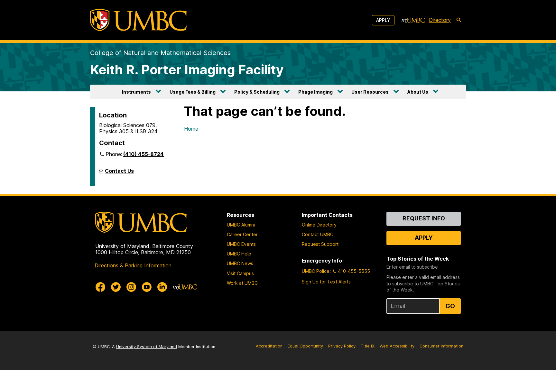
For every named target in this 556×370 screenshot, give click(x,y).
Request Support (320, 244)
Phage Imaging (315, 92)
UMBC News (240, 263)
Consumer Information (441, 346)
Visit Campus (240, 273)
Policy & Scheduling (257, 92)
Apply (383, 20)
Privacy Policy (342, 346)
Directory (440, 20)
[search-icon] (459, 20)
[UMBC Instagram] (131, 287)
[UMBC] (138, 20)
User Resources (370, 92)
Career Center (242, 234)
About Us (417, 92)
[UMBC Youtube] (147, 287)
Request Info (424, 218)
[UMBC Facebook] (100, 287)
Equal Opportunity (305, 346)
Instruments (136, 92)
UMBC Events (241, 244)
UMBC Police (315, 271)
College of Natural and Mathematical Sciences (160, 53)
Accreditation (269, 346)
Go (450, 306)
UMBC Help (239, 253)
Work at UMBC (242, 283)
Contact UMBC (317, 234)
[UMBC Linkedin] (162, 287)
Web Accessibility (397, 346)
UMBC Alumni (241, 224)
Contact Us (119, 171)
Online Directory (319, 224)
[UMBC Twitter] (116, 287)
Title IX (368, 346)
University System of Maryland (146, 346)
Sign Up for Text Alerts (326, 281)
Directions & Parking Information (133, 265)
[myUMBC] (413, 20)
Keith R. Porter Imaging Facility (186, 70)
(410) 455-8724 (143, 154)
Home (191, 128)
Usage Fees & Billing (193, 92)
